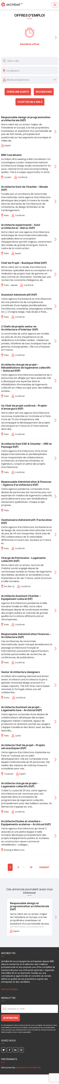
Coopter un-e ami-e (29, 101)
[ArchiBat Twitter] (3, 1049)
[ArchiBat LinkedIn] (15, 1049)
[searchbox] (31, 70)
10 (31, 867)
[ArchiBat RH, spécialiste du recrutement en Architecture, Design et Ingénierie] (12, 4)
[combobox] (31, 70)
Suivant (44, 867)
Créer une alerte (18, 91)
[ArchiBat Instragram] (21, 1049)
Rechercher (44, 91)
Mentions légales (9, 989)
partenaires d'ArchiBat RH (28, 1067)
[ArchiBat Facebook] (9, 1049)
